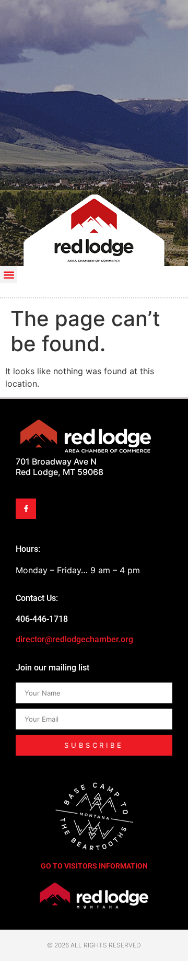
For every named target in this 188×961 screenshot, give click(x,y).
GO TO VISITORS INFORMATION (94, 866)
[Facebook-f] (26, 509)
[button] (8, 274)
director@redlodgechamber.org (74, 639)
